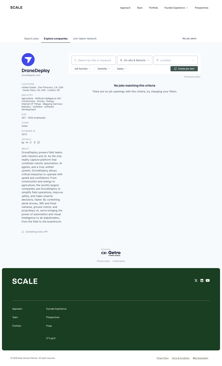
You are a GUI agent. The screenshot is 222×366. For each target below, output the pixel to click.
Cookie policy (119, 261)
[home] (16, 7)
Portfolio (153, 7)
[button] (176, 8)
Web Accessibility (200, 358)
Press (49, 325)
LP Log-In (51, 338)
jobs (31, 38)
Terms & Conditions (180, 358)
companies (56, 38)
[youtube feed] (208, 280)
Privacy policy (103, 261)
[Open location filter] (193, 60)
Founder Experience (56, 308)
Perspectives (201, 7)
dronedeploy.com (31, 75)
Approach (125, 7)
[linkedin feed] (202, 280)
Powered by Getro (192, 77)
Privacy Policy (163, 358)
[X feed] (196, 280)
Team (140, 7)
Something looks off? (37, 231)
